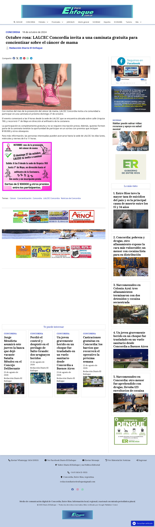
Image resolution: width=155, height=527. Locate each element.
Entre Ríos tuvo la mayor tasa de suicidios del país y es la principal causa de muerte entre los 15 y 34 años (130, 200)
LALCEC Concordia (51, 198)
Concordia (37, 198)
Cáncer (13, 198)
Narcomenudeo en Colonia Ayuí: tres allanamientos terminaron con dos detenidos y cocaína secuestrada (127, 293)
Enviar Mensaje (92, 460)
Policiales (42, 22)
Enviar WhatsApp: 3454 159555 (25, 460)
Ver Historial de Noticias (118, 460)
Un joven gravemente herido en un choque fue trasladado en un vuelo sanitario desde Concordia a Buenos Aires (66, 352)
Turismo (129, 22)
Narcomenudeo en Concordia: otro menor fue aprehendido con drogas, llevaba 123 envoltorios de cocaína (128, 383)
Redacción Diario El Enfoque (25, 48)
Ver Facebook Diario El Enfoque (61, 460)
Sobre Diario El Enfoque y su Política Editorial (79, 465)
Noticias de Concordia (71, 198)
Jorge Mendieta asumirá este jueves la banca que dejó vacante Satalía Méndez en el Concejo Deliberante (14, 352)
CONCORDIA (30, 22)
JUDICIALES (71, 22)
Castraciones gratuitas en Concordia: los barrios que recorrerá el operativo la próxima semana (92, 349)
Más (137, 22)
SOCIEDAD (96, 22)
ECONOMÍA (118, 22)
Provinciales (56, 22)
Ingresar (142, 460)
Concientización (24, 198)
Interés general (83, 22)
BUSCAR (19, 22)
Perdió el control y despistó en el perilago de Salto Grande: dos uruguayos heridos (40, 347)
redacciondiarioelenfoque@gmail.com (77, 481)
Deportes (107, 22)
